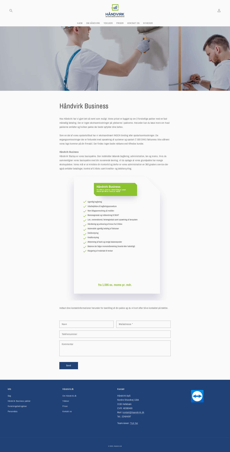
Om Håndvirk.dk (69, 395)
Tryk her (134, 423)
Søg (9, 395)
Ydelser (65, 400)
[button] (11, 10)
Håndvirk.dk (118, 446)
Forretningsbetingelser (17, 406)
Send (68, 365)
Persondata (12, 411)
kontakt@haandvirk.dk (133, 412)
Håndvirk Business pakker (19, 400)
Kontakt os (67, 411)
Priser (65, 406)
